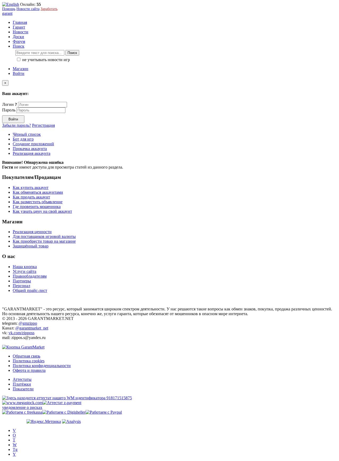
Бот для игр (23, 139)
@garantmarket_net (31, 328)
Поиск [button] (18, 46)
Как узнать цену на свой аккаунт (42, 211)
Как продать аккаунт (31, 197)
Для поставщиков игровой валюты (44, 236)
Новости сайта (27, 9)
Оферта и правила (29, 370)
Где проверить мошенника (37, 206)
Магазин (20, 68)
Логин (9, 104)
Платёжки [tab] (22, 384)
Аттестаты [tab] (22, 379)
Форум (19, 41)
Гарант (19, 27)
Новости (20, 32)
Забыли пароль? (16, 125)
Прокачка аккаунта (30, 148)
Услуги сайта (24, 271)
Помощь (8, 9)
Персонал (21, 285)
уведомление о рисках (22, 407)
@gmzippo (28, 323)
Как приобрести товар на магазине (44, 241)
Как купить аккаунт (30, 187)
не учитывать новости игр (45, 59)
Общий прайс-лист (30, 290)
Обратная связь (26, 356)
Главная (20, 22)
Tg (15, 449)
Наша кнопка (25, 266)
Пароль (8, 110)
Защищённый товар (30, 246)
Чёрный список (27, 134)
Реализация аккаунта (31, 153)
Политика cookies (28, 361)
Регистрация (43, 125)
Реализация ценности (32, 231)
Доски (18, 36)
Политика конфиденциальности (42, 365)
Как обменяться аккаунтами (38, 192)
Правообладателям (30, 276)
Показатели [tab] (23, 389)
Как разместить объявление (38, 202)
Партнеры (22, 281)
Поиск (72, 53)
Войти (18, 73)
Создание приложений (33, 144)
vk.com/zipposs (21, 333)
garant (7, 13)
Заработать (49, 9)
